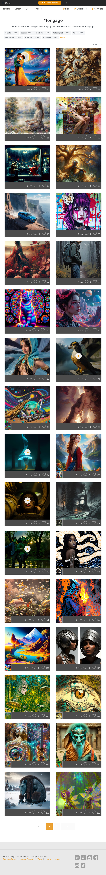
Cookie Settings (27, 859)
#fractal (11, 33)
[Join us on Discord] (77, 857)
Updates (48, 859)
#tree (78, 33)
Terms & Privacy (10, 859)
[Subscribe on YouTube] (89, 857)
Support (59, 859)
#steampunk (61, 33)
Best (28, 9)
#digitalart (32, 37)
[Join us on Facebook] (95, 857)
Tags (39, 859)
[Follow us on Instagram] (77, 865)
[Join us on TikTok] (83, 857)
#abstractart (13, 37)
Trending (6, 9)
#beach (26, 33)
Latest (18, 9)
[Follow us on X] (83, 865)
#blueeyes (50, 37)
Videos (38, 9)
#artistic (42, 33)
